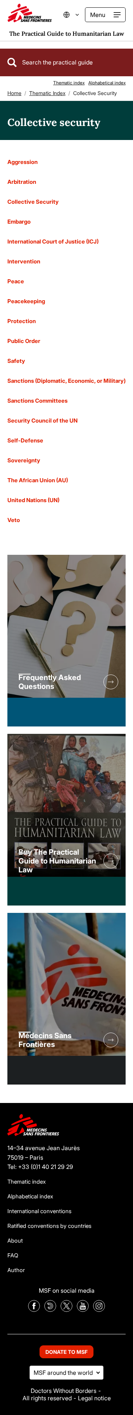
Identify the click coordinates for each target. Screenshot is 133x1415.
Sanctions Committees (37, 400)
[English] (75, 14)
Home (14, 93)
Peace (15, 281)
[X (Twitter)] (66, 1309)
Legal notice (94, 1398)
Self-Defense (25, 440)
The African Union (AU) (37, 480)
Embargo (19, 221)
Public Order (23, 340)
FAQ (12, 1255)
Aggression (22, 161)
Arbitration (21, 181)
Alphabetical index (107, 82)
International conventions (39, 1211)
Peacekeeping (26, 301)
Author (16, 1270)
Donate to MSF (66, 1352)
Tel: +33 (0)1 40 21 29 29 (40, 1166)
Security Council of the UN (42, 420)
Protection (21, 321)
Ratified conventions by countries (49, 1225)
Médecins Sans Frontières (45, 1040)
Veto (13, 519)
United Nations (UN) (33, 500)
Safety (16, 360)
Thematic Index (47, 93)
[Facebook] (34, 1309)
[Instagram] (99, 1309)
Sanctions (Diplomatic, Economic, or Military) (66, 380)
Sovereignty (23, 460)
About (15, 1240)
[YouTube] (83, 1309)
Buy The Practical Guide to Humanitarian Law (57, 861)
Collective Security (33, 201)
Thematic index (69, 82)
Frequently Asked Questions (49, 682)
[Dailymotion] (50, 1309)
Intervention (23, 261)
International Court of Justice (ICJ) (53, 241)
